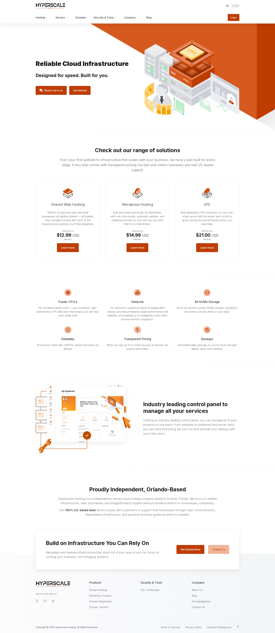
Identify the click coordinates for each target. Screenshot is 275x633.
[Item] (227, 6)
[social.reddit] (53, 601)
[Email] (45, 601)
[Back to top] (238, 627)
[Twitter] (37, 601)
